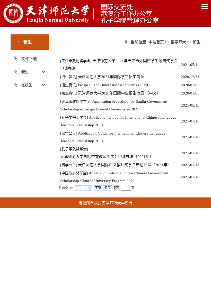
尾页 (107, 188)
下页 (98, 188)
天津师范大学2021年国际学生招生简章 (111, 77)
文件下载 (29, 59)
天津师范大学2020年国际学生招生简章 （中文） (119, 93)
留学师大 (178, 42)
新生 (196, 42)
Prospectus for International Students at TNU (114, 85)
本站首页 (156, 42)
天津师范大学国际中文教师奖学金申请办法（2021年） (106, 157)
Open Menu (204, 6)
